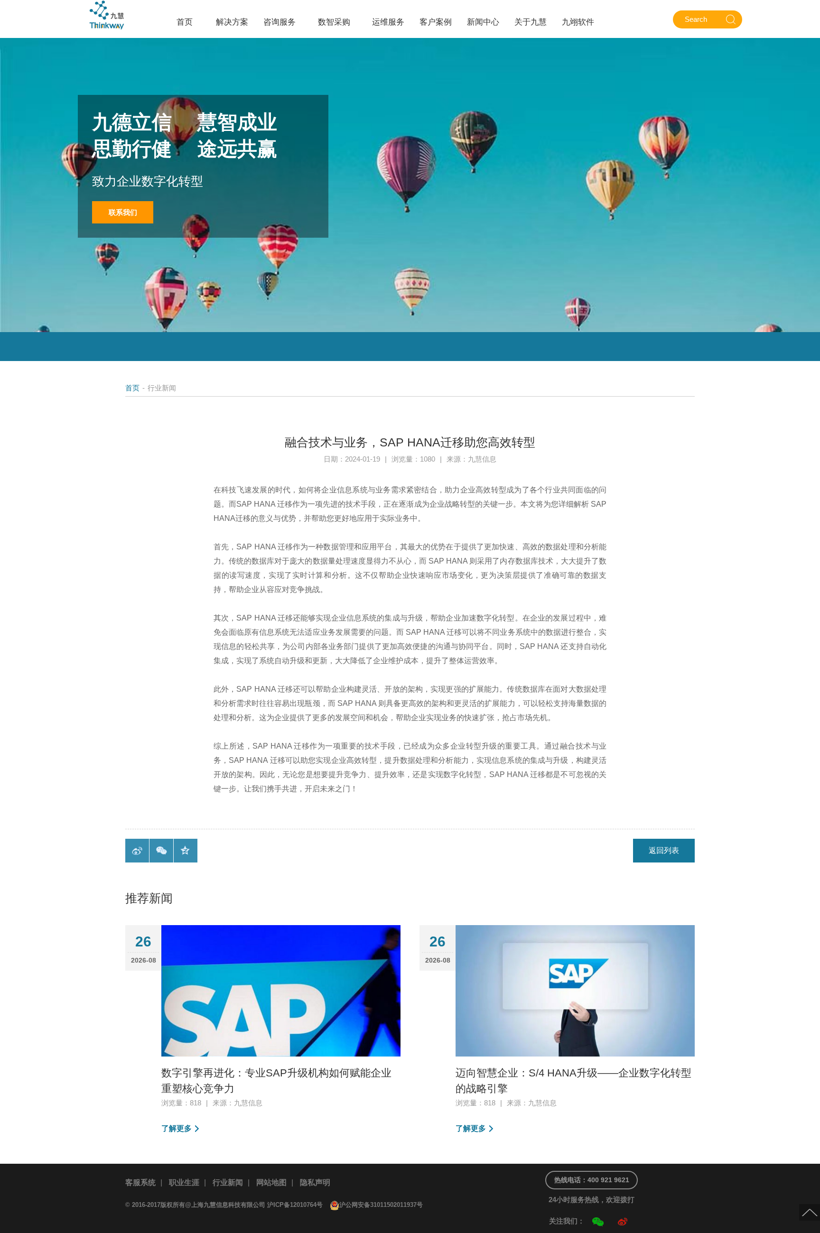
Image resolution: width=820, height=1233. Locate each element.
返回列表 (664, 850)
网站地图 (271, 1182)
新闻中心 (483, 22)
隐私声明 (315, 1182)
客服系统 (140, 1182)
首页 (185, 22)
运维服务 (388, 22)
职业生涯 (184, 1182)
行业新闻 (228, 1182)
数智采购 (334, 22)
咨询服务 (279, 22)
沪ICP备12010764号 (295, 1204)
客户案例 (435, 22)
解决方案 (232, 22)
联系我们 (123, 212)
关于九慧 (530, 22)
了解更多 (176, 1128)
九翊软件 (578, 22)
